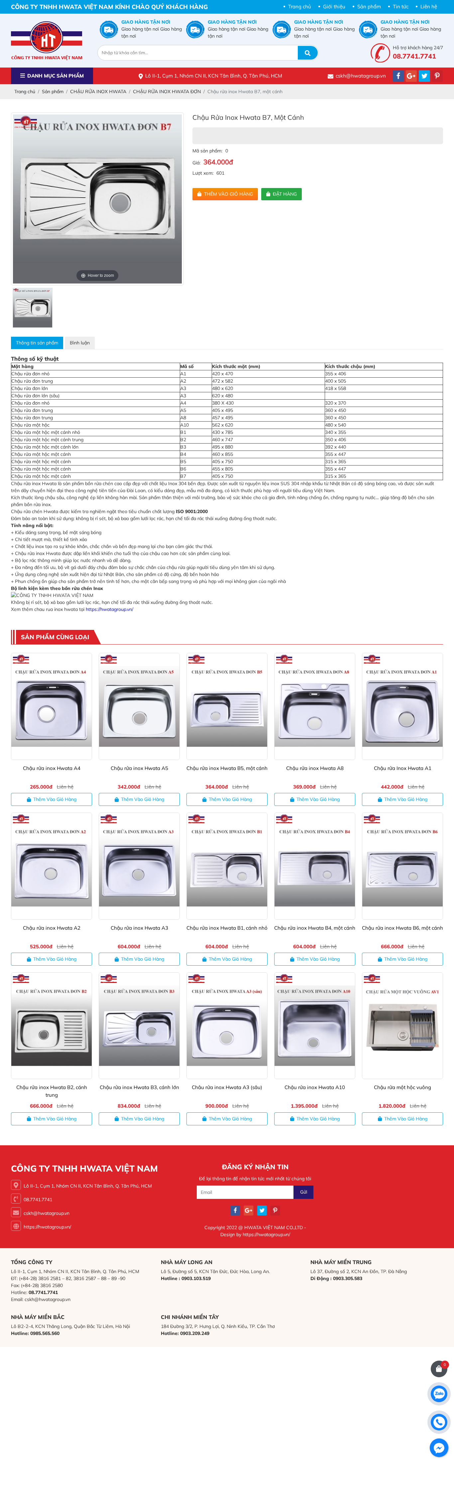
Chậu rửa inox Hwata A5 (139, 768)
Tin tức (400, 6)
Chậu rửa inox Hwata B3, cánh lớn (139, 1087)
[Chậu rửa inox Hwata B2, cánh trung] (51, 1026)
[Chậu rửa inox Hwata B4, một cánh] (315, 866)
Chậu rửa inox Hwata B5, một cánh (227, 768)
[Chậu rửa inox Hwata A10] (315, 1026)
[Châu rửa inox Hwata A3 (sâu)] (227, 1026)
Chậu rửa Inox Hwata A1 (402, 768)
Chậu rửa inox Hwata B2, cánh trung (51, 1091)
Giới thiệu (334, 6)
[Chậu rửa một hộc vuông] (402, 1026)
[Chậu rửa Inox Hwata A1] (402, 706)
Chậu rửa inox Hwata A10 (314, 1087)
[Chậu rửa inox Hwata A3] (139, 866)
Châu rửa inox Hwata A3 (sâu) (227, 1087)
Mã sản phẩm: (207, 151)
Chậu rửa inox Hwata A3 (139, 928)
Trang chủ (299, 6)
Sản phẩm (369, 6)
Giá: (196, 163)
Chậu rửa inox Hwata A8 (315, 768)
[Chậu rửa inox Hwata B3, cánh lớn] (139, 1026)
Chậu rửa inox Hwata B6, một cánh (402, 928)
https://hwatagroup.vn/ (109, 609)
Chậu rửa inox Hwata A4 (51, 768)
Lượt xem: (202, 173)
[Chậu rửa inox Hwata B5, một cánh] (227, 706)
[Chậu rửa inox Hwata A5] (139, 706)
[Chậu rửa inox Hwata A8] (315, 706)
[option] (97, 198)
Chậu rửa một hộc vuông (402, 1087)
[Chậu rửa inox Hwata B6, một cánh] (402, 866)
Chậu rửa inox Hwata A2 (51, 928)
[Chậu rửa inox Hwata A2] (51, 866)
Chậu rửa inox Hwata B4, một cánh (314, 928)
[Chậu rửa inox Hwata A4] (51, 706)
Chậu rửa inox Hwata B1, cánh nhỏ (227, 928)
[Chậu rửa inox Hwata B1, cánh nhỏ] (227, 866)
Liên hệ (428, 6)
